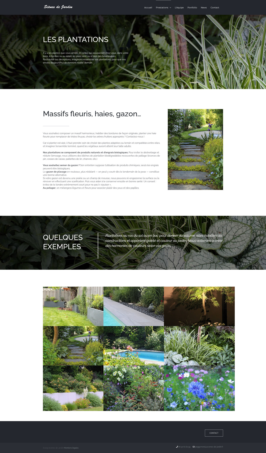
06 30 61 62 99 (184, 447)
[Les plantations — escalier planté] (195, 110)
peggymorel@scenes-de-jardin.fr (209, 447)
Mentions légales (71, 448)
